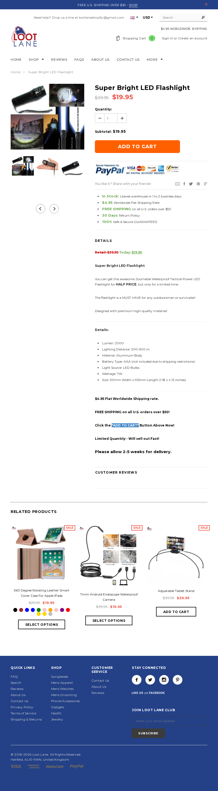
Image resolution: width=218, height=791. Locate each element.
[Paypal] (77, 766)
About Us (18, 695)
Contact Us (19, 701)
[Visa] (16, 766)
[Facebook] (136, 680)
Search (16, 683)
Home (15, 72)
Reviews (17, 689)
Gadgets (57, 707)
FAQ (14, 676)
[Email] (177, 183)
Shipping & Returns (26, 719)
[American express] (33, 766)
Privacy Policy (22, 707)
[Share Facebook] (184, 183)
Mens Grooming (64, 695)
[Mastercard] (55, 766)
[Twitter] (191, 183)
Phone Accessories (65, 701)
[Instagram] (164, 680)
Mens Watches (62, 689)
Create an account (192, 38)
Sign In (167, 38)
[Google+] (205, 183)
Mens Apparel (62, 683)
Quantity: (103, 109)
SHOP (133, 5)
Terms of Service (23, 713)
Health (56, 713)
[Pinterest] (198, 183)
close (206, 4)
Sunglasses (59, 676)
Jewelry (57, 719)
